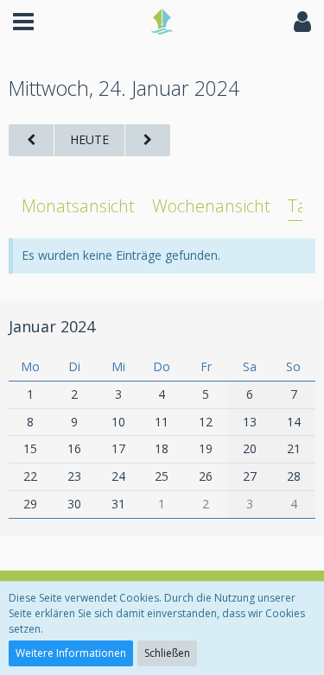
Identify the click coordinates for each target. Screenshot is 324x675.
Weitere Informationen (71, 653)
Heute (89, 139)
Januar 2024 (52, 326)
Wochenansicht (211, 206)
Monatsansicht (78, 206)
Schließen (167, 653)
